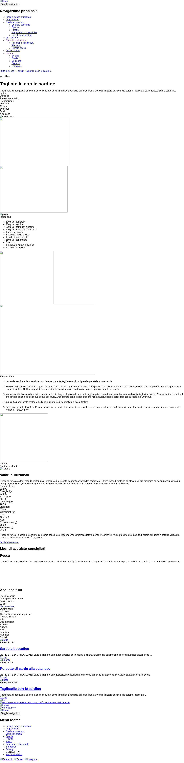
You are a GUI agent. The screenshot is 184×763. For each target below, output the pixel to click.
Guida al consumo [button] (9, 542)
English (15, 58)
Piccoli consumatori (21, 35)
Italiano (15, 55)
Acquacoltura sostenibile (24, 32)
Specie (15, 27)
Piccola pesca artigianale (18, 17)
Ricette (15, 30)
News (9, 741)
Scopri (3, 657)
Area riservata (13, 50)
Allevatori (16, 45)
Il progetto (11, 747)
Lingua (9, 53)
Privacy (9, 749)
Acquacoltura (12, 19)
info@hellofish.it (14, 754)
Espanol (16, 63)
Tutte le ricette (7, 71)
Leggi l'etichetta (14, 734)
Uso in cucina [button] (7, 606)
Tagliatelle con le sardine (38, 71)
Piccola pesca (19, 48)
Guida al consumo (15, 22)
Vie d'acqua (12, 37)
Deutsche (16, 61)
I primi (20, 71)
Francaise (17, 66)
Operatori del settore (16, 40)
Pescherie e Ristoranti (23, 43)
